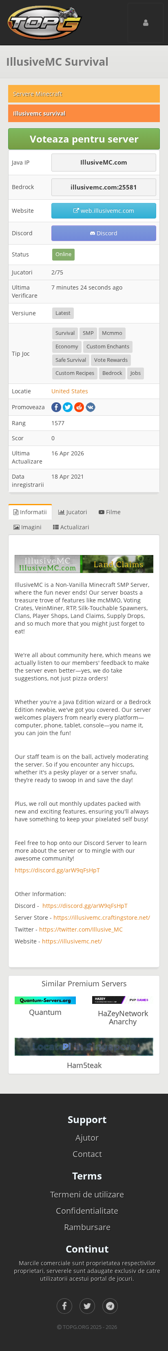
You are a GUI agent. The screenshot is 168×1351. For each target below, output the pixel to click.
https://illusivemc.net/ (72, 941)
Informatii (32, 512)
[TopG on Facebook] (64, 1306)
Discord (106, 233)
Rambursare (87, 1227)
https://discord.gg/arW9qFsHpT (57, 870)
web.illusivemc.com (106, 210)
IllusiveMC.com (103, 162)
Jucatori (76, 512)
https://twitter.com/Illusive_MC (81, 929)
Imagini (31, 527)
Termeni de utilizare (87, 1194)
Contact (87, 1153)
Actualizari (74, 527)
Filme (112, 512)
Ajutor (87, 1137)
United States (69, 391)
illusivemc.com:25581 (104, 187)
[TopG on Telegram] (110, 1306)
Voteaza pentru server (84, 138)
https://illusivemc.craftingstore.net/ (101, 917)
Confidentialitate (87, 1210)
